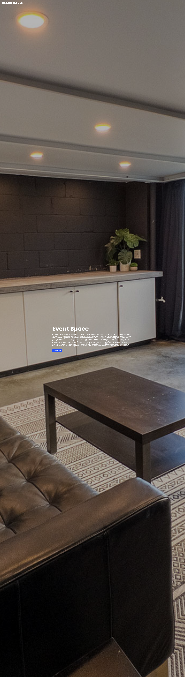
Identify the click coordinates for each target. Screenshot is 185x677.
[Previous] (3, 339)
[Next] (182, 339)
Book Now (10, 348)
